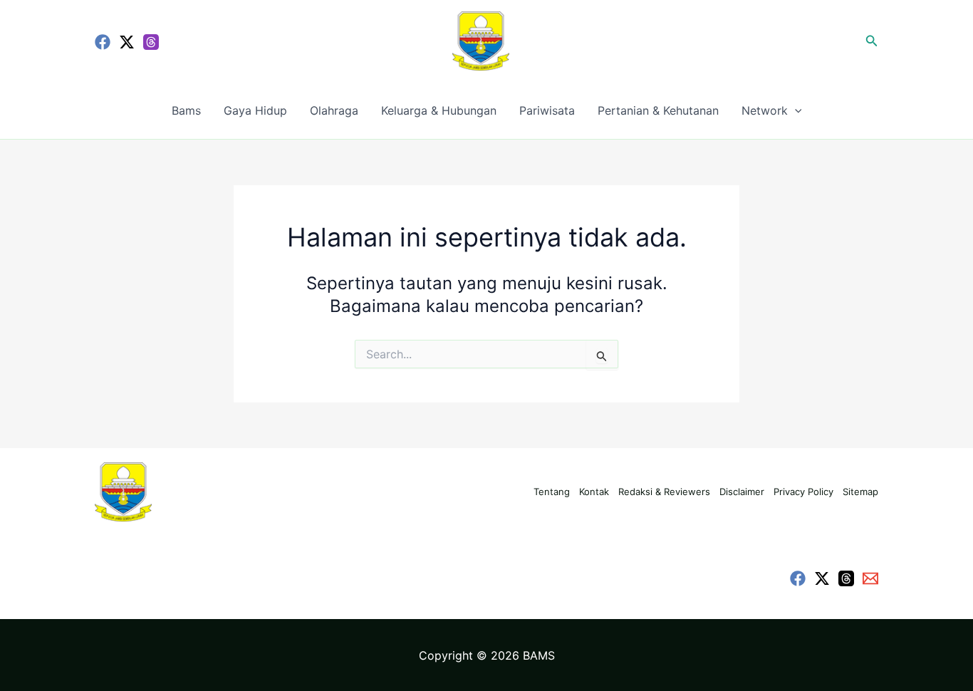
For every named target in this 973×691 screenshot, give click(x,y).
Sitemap (860, 491)
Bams (186, 110)
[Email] (870, 578)
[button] (871, 41)
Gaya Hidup (255, 110)
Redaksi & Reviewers (664, 491)
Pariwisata (547, 110)
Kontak (594, 491)
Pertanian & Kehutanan (658, 110)
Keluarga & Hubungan (438, 110)
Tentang (552, 491)
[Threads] (151, 42)
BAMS (539, 655)
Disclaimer (741, 491)
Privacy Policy (803, 491)
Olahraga (334, 110)
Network (765, 110)
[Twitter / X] (127, 42)
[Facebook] (102, 42)
